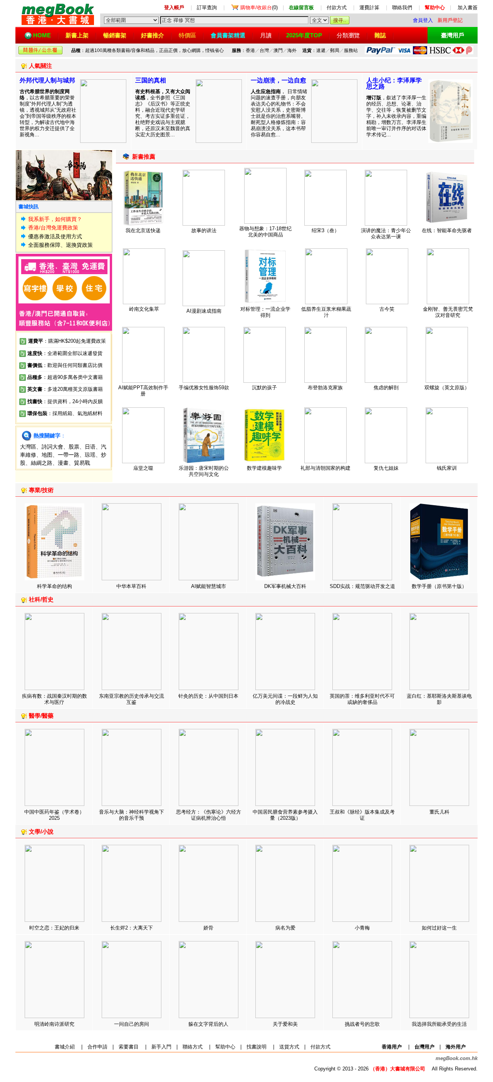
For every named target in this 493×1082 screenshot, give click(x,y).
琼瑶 (90, 455)
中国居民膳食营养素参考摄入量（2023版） (285, 815)
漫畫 (63, 463)
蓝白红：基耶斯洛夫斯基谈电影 (439, 699)
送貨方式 (289, 1047)
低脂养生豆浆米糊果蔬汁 (326, 312)
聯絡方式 (193, 1047)
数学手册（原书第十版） (439, 586)
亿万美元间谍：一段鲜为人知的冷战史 (285, 699)
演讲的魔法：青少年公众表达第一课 (386, 234)
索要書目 (129, 1047)
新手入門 (161, 1047)
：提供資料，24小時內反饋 (72, 401)
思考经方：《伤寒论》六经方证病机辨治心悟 (208, 815)
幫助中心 (225, 1047)
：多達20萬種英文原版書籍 (65, 389)
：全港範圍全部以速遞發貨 (64, 353)
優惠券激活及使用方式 (55, 236)
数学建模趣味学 (264, 468)
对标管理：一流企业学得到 (265, 312)
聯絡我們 (402, 7)
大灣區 (28, 447)
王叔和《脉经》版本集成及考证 (362, 815)
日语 (90, 447)
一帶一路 (68, 455)
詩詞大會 (52, 447)
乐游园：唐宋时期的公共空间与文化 (204, 471)
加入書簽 (468, 7)
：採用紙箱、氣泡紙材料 (74, 413)
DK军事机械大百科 (285, 586)
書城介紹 (65, 1047)
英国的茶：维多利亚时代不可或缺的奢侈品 (362, 699)
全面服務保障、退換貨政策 (60, 245)
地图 (47, 455)
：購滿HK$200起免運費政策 (67, 341)
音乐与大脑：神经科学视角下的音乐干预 (131, 815)
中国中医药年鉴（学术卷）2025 (54, 815)
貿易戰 (82, 463)
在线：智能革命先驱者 (447, 230)
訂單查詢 (207, 7)
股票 (74, 447)
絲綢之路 (41, 463)
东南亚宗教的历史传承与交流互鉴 (131, 699)
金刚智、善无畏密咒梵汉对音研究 (448, 312)
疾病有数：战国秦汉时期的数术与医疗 (54, 699)
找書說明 (256, 1047)
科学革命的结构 (54, 586)
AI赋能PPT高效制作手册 (143, 391)
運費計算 (369, 7)
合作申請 (97, 1047)
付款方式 (337, 7)
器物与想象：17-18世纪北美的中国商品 (265, 232)
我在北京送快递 (143, 230)
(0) (259, 7)
